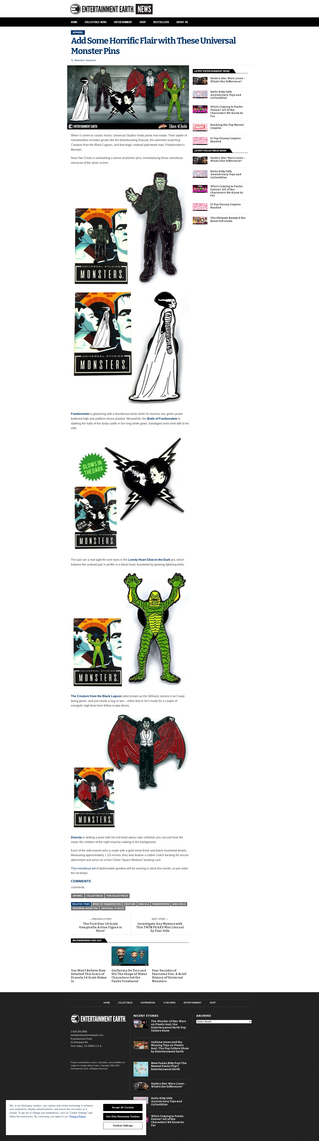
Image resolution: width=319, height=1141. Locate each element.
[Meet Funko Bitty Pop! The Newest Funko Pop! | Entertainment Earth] (140, 1075)
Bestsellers (161, 22)
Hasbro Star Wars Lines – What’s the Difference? (227, 80)
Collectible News (96, 22)
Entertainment (123, 22)
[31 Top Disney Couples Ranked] (200, 143)
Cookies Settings (123, 1125)
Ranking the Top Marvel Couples (227, 127)
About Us (182, 22)
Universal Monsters (85, 908)
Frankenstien (160, 904)
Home (74, 22)
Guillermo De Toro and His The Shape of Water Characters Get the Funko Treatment (129, 976)
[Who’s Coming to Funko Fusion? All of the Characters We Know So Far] (200, 112)
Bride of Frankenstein (107, 904)
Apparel (78, 895)
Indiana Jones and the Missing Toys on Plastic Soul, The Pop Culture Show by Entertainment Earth (170, 1047)
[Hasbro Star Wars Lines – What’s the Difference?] (200, 83)
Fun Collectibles (117, 895)
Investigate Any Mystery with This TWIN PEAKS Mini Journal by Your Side (160, 927)
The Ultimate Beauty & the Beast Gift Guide (228, 220)
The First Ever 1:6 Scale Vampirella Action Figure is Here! (100, 927)
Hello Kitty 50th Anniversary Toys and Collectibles (225, 95)
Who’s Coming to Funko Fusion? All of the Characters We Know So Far (226, 111)
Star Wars (169, 1003)
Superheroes (148, 1003)
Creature (130, 904)
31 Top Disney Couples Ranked (225, 140)
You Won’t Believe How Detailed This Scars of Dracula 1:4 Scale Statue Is (89, 976)
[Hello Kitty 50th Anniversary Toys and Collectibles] (200, 97)
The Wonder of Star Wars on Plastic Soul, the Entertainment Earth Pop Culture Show (168, 1026)
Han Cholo (179, 904)
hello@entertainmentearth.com (87, 1035)
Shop (143, 22)
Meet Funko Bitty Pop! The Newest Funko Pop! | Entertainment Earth (169, 1066)
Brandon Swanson (85, 60)
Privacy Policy (77, 1116)
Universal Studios (112, 908)
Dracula (143, 904)
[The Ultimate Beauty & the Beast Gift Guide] (200, 223)
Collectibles (94, 895)
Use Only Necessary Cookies (122, 1116)
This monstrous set (83, 868)
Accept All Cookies (123, 1107)
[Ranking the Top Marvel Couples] (200, 130)
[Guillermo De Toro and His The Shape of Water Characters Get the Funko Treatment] (130, 964)
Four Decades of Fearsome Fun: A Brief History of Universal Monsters (169, 976)
